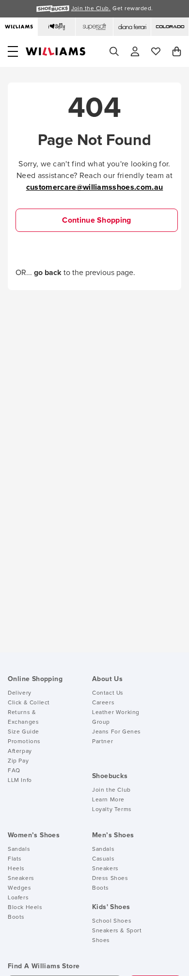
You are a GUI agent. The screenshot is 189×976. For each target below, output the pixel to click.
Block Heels (25, 908)
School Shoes (111, 921)
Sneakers (21, 878)
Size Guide (23, 732)
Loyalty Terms (112, 810)
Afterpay (20, 751)
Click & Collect (29, 703)
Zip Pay (18, 761)
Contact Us (108, 693)
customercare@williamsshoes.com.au (94, 187)
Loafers (18, 898)
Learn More (108, 800)
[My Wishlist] (155, 51)
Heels (16, 869)
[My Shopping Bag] (176, 51)
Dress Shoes (110, 878)
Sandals (19, 849)
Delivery (20, 693)
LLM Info (20, 780)
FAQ (14, 771)
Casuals (103, 859)
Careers (103, 703)
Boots (16, 917)
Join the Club (111, 790)
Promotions (24, 742)
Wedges (20, 888)
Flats (15, 859)
